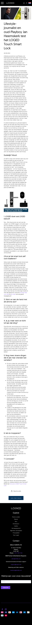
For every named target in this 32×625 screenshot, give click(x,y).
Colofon (16, 526)
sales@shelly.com (16, 558)
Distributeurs (16, 523)
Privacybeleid (16, 533)
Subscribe (5, 587)
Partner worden (16, 517)
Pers (16, 521)
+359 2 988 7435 (18, 553)
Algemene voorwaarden (16, 530)
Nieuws (16, 519)
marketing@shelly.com (16, 570)
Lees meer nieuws (16, 498)
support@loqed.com (16, 564)
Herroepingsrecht (16, 528)
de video (13, 294)
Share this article (17, 491)
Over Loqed (16, 535)
